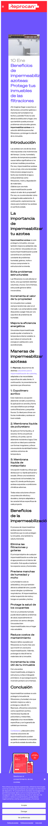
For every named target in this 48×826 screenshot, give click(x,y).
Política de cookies (12, 823)
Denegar (24, 811)
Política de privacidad (27, 823)
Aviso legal (38, 823)
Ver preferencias (24, 818)
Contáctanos (16, 731)
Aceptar (24, 805)
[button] (45, 779)
